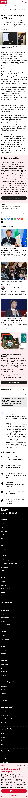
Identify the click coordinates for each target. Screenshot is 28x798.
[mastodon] (10, 514)
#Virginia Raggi (14, 208)
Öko (2, 527)
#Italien (2, 206)
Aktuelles (3, 581)
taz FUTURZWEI (5, 715)
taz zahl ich (4, 614)
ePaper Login (4, 762)
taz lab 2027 (4, 700)
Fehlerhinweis (19, 213)
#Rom (7, 206)
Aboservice (4, 759)
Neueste (21, 390)
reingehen (3, 653)
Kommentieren (10, 213)
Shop (2, 741)
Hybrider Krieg (5, 560)
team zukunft (4, 664)
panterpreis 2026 (5, 624)
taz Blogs (3, 711)
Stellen (3, 592)
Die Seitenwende (5, 589)
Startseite (3, 9)
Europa (13, 9)
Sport (2, 538)
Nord (2, 545)
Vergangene (4, 697)
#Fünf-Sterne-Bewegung (15, 206)
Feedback (3, 755)
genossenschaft (5, 610)
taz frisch (3, 668)
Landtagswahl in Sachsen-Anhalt (9, 563)
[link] (5, 6)
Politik (8, 9)
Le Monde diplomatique (7, 719)
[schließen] (25, 765)
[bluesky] (13, 514)
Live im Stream (5, 693)
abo (2, 607)
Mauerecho (4, 646)
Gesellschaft (4, 531)
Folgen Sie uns (4, 513)
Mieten (3, 570)
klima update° (4, 643)
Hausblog (3, 585)
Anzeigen (3, 744)
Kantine (3, 737)
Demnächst (4, 686)
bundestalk (4, 635)
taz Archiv (3, 722)
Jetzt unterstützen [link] (14, 198)
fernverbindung (5, 639)
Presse (3, 596)
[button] (26, 2)
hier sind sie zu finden (7, 405)
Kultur (2, 534)
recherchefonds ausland (7, 617)
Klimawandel (4, 567)
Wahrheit (3, 549)
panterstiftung (5, 621)
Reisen (2, 733)
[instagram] (16, 514)
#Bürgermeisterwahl (5, 208)
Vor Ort (3, 689)
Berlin (2, 542)
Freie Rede (4, 650)
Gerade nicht (20, 765)
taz (4, 509)
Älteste (25, 390)
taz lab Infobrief (5, 675)
